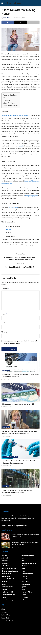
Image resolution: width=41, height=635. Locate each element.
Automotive (5, 558)
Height (3, 597)
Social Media (25, 584)
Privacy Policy (5, 618)
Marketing (24, 566)
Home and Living (7, 600)
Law (22, 558)
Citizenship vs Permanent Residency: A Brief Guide (17, 404)
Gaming (4, 589)
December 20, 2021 (7, 465)
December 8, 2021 (7, 495)
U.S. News (24, 600)
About (3, 609)
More (23, 568)
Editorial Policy (6, 615)
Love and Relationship (28, 563)
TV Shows (24, 597)
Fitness (3, 584)
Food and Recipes (7, 587)
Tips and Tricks (26, 592)
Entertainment (6, 573)
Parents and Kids (27, 573)
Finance (5, 486)
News (5, 400)
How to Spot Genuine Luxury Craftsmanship (25, 534)
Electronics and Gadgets (9, 571)
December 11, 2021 (7, 436)
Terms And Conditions (8, 621)
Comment (5, 289)
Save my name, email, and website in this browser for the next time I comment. (20, 342)
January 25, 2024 (6, 406)
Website (4, 332)
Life (22, 560)
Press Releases (26, 579)
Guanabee (13, 3)
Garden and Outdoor (8, 592)
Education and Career (8, 568)
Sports (23, 587)
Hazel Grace (7, 18)
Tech (23, 589)
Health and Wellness (10, 456)
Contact (3, 612)
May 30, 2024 (5, 379)
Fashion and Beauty (7, 579)
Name (4, 314)
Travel (23, 594)
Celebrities (5, 566)
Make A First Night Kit (11, 106)
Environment (5, 576)
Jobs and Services (27, 555)
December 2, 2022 (19, 18)
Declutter (7, 101)
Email (3, 323)
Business (6, 370)
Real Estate (25, 581)
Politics (24, 576)
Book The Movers (10, 103)
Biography (4, 560)
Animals (4, 555)
